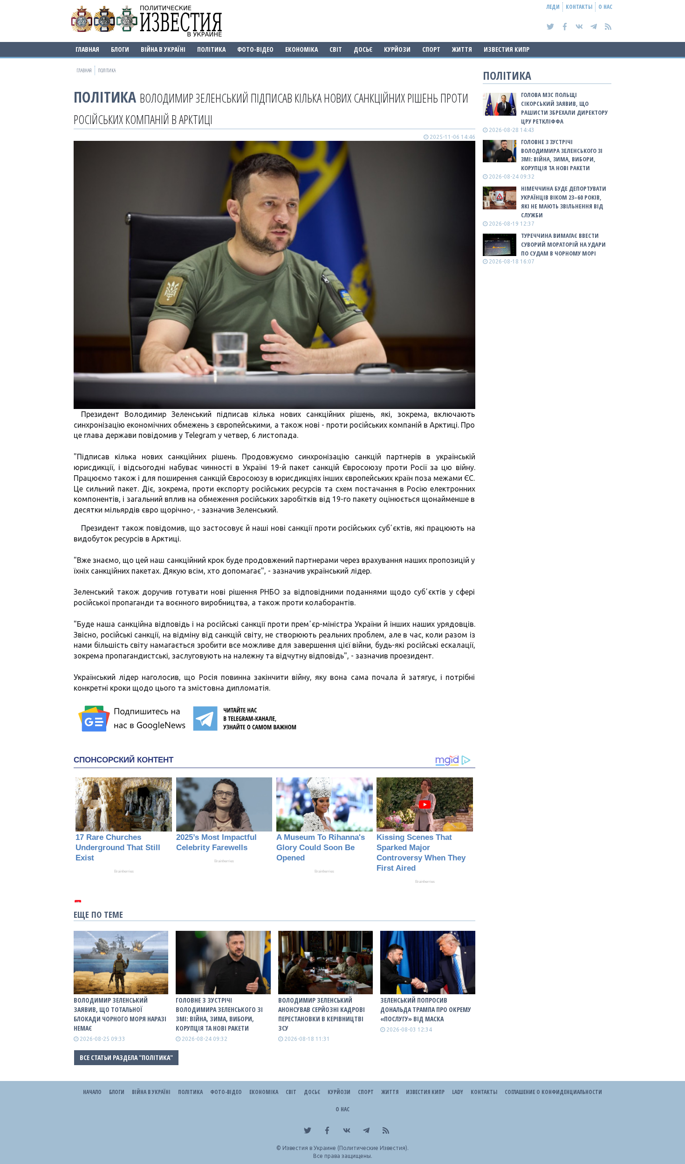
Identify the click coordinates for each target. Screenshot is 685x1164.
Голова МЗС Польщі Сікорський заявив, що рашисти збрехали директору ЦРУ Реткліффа (564, 107)
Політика (211, 49)
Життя (462, 49)
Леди (553, 7)
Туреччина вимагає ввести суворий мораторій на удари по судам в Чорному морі (563, 244)
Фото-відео (255, 49)
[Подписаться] (133, 719)
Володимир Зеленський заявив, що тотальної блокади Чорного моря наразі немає (120, 1014)
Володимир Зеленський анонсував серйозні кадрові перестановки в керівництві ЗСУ (321, 1014)
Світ (335, 49)
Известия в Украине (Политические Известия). (345, 1148)
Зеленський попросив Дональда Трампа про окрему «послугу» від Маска (425, 1009)
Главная (87, 49)
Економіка (301, 49)
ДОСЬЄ (363, 49)
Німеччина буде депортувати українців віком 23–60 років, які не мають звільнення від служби (563, 201)
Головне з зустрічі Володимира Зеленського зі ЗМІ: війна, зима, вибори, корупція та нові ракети (219, 1014)
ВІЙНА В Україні (163, 49)
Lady (457, 1092)
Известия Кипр (506, 49)
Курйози (397, 49)
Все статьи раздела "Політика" (126, 1057)
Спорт (431, 49)
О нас (605, 7)
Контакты (579, 7)
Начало (92, 1092)
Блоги (120, 49)
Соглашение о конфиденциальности (553, 1092)
